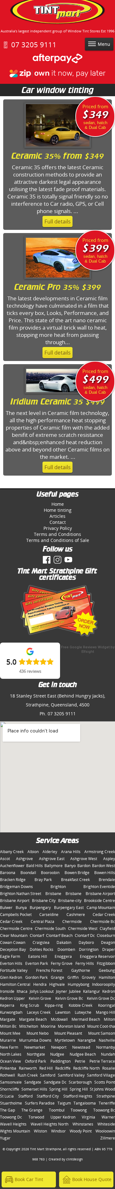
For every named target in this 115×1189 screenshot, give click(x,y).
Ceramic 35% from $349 (58, 156)
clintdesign (74, 1159)
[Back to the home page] (57, 14)
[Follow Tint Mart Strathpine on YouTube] (68, 560)
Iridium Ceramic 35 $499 (57, 402)
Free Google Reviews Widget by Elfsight (87, 649)
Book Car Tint (29, 1179)
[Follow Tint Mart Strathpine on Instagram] (57, 560)
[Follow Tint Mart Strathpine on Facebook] (46, 560)
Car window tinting (58, 91)
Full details (57, 221)
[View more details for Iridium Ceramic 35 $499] (58, 394)
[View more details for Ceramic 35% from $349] (57, 149)
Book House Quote (91, 1179)
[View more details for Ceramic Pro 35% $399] (57, 280)
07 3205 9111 (34, 45)
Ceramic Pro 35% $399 (57, 287)
